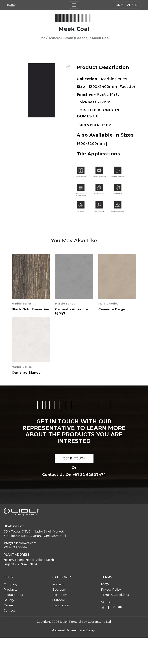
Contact (9, 610)
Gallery (9, 600)
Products (10, 589)
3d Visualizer (126, 4)
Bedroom (59, 589)
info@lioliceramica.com (20, 543)
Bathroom (59, 595)
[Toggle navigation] (74, 5)
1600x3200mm (91, 143)
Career (8, 605)
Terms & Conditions (115, 595)
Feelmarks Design (83, 630)
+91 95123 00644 (15, 547)
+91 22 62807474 (89, 474)
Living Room (61, 605)
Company (11, 584)
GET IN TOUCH (74, 458)
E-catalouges (13, 595)
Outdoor (58, 600)
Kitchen (58, 584)
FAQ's (105, 584)
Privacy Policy (111, 589)
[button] (68, 66)
